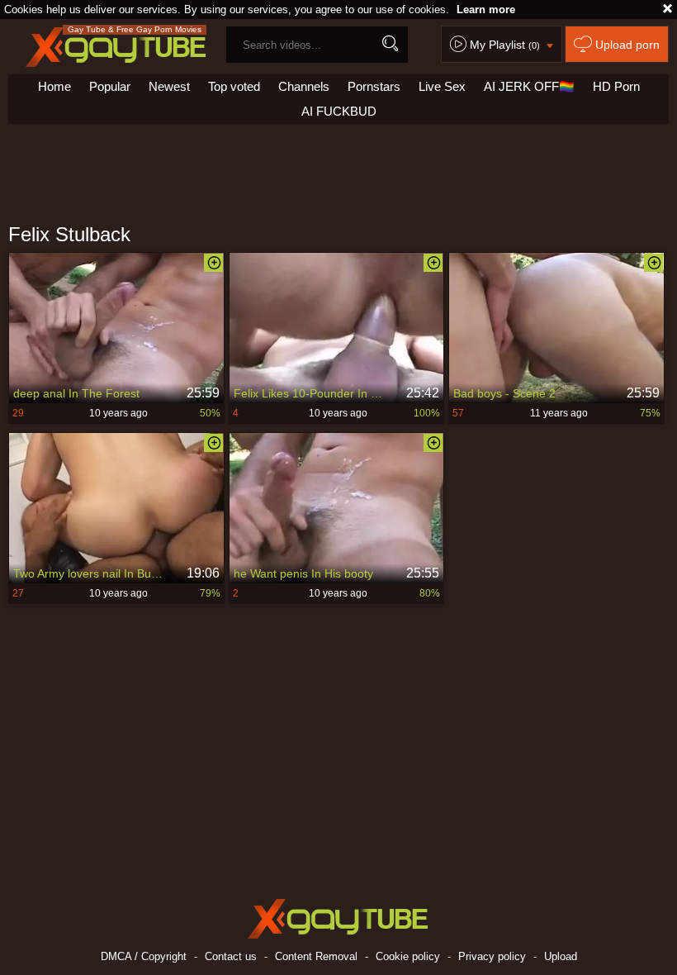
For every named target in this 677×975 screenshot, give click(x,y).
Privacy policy (492, 956)
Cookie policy (408, 956)
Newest (169, 86)
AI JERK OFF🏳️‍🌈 (529, 86)
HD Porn (616, 86)
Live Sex (442, 86)
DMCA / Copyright (144, 956)
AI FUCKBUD (338, 111)
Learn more (486, 9)
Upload (560, 956)
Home (54, 86)
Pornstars (374, 86)
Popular (109, 86)
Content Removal (316, 956)
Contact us (231, 956)
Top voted (234, 86)
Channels (303, 86)
